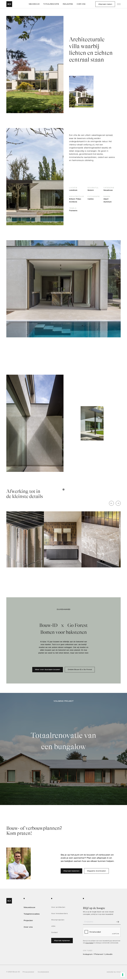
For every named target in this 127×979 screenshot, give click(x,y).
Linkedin (108, 954)
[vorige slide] (111, 503)
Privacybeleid (28, 972)
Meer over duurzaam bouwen (47, 669)
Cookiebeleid (43, 972)
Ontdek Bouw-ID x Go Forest (80, 669)
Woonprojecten (57, 920)
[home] (10, 4)
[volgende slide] (118, 503)
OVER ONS (81, 4)
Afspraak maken (105, 4)
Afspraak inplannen (71, 871)
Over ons (28, 927)
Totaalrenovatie (51, 4)
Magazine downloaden (96, 871)
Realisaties (68, 4)
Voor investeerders (59, 913)
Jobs (53, 926)
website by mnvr (114, 972)
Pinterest (98, 954)
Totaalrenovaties (32, 914)
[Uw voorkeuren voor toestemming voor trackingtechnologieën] (122, 974)
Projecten (28, 920)
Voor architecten (58, 907)
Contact (54, 932)
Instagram (88, 954)
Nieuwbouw (34, 4)
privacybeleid (89, 943)
